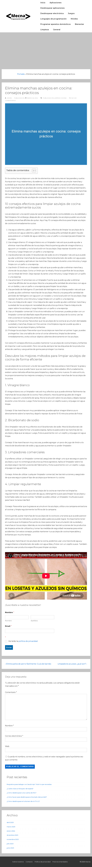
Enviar (9, 647)
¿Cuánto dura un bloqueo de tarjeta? (20, 788)
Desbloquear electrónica (52, 13)
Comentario (11, 692)
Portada (20, 74)
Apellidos (34, 621)
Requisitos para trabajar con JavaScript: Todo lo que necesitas (29, 784)
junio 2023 (10, 848)
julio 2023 (10, 844)
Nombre (8, 621)
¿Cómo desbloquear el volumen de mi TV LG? (23, 801)
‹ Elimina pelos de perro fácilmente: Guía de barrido (28, 664)
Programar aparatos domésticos (55, 24)
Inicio (42, 3)
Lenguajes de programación (53, 19)
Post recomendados (60, 862)
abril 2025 (10, 822)
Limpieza (44, 30)
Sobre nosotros (18, 862)
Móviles (74, 19)
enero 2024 (11, 831)
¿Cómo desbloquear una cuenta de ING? (21, 793)
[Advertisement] (46, 49)
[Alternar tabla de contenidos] (32, 171)
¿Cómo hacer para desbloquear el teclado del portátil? (27, 797)
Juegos (71, 13)
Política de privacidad (42, 862)
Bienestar (79, 24)
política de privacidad (28, 641)
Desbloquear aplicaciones (52, 8)
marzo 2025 (11, 827)
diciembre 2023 (12, 835)
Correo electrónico (13, 736)
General (56, 30)
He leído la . (23, 641)
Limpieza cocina (60, 98)
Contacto (29, 862)
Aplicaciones (55, 3)
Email (8, 626)
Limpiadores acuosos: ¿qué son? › (72, 664)
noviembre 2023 (13, 839)
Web (7, 746)
